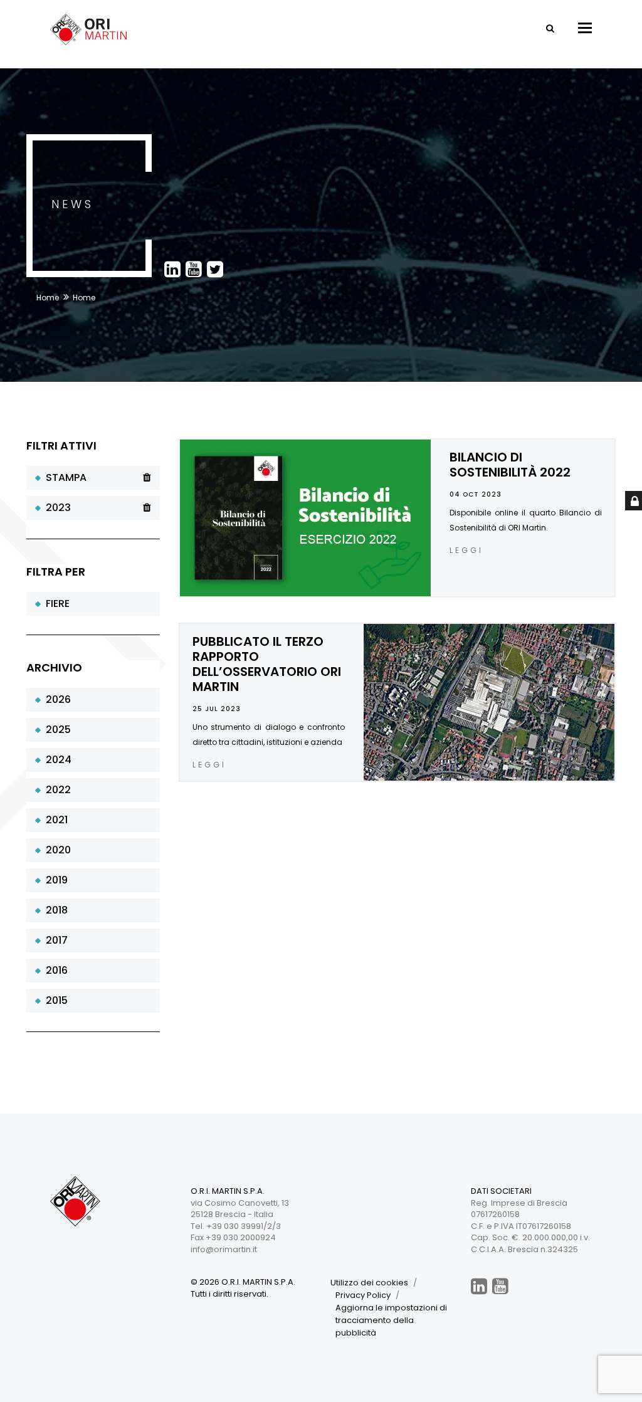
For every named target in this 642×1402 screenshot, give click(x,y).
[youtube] (500, 1286)
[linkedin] (479, 1286)
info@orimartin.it (224, 1249)
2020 (56, 850)
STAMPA (64, 477)
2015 (54, 1000)
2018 (54, 910)
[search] (549, 28)
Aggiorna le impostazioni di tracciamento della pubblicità (391, 1320)
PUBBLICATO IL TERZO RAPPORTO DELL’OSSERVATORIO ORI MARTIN (266, 664)
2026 (56, 699)
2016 (54, 970)
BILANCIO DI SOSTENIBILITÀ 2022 (510, 464)
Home (47, 297)
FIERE (55, 603)
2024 (56, 759)
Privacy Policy (363, 1295)
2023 (56, 507)
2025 (56, 729)
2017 (54, 940)
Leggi (466, 550)
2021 (54, 820)
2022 (56, 790)
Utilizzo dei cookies (369, 1283)
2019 (54, 880)
